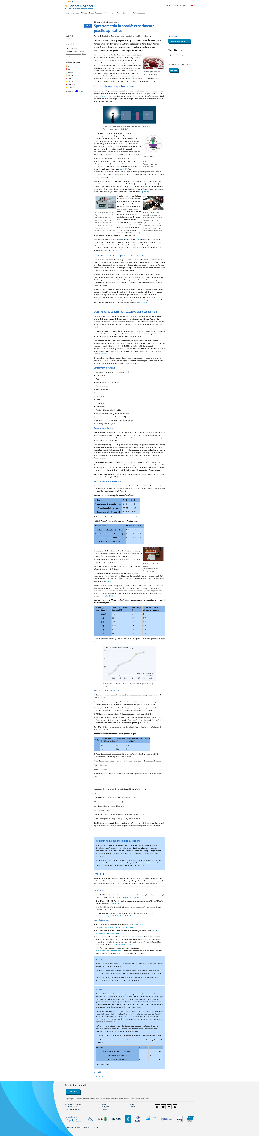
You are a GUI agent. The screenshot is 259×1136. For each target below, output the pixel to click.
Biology (75, 51)
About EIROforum (71, 1106)
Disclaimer (104, 1109)
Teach (107, 13)
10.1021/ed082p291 (115, 903)
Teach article (88, 26)
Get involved (127, 13)
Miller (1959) (106, 354)
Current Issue (75, 13)
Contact (168, 5)
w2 (122, 239)
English (69, 69)
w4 (122, 250)
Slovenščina (71, 84)
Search (185, 5)
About (119, 13)
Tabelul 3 (109, 581)
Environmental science (73, 54)
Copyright (104, 1104)
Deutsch (70, 75)
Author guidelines (139, 13)
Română (70, 81)
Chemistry (74, 48)
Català (69, 66)
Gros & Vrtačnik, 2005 (144, 302)
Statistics (69, 56)
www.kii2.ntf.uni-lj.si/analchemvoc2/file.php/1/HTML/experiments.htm (120, 925)
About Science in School (73, 1104)
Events (112, 13)
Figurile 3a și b (146, 191)
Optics (84, 54)
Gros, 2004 (123, 169)
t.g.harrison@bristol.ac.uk (122, 944)
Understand (99, 13)
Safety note (105, 1106)
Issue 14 (116, 22)
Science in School (99, 22)
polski (69, 78)
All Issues (84, 13)
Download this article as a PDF (179, 41)
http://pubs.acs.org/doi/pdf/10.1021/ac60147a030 (113, 916)
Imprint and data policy (72, 1109)
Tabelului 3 (109, 596)
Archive (132, 1104)
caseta (118, 327)
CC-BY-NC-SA (98, 1076)
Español (70, 87)
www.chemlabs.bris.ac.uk (134, 937)
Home (67, 13)
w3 (139, 239)
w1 (129, 78)
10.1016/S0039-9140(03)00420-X (130, 897)
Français (70, 72)
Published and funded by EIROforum (76, 1127)
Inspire (91, 13)
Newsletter (177, 5)
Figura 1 (104, 96)
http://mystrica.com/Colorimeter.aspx (108, 950)
